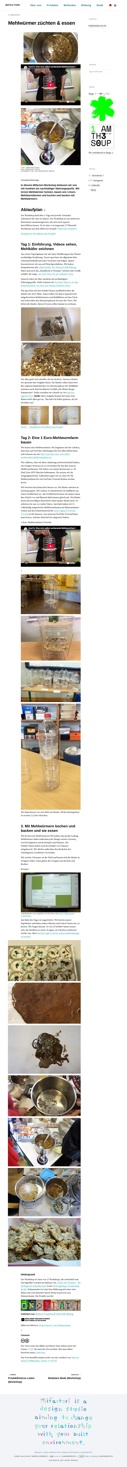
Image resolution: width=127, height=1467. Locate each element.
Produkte (52, 5)
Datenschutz (87, 1452)
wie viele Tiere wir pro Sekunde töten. (55, 274)
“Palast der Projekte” (67, 229)
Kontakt (38, 1452)
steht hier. (41, 1352)
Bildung (86, 5)
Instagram (98, 180)
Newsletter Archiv (70, 1452)
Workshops (15, 15)
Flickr (93, 190)
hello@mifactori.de (97, 25)
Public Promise (92, 1456)
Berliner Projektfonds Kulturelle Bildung (54, 1314)
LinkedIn (95, 185)
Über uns (36, 5)
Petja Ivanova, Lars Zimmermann (54, 1325)
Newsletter (54, 1452)
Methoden (70, 5)
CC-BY (30, 1349)
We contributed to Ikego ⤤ (101, 152)
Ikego (91, 94)
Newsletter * (98, 175)
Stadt (100, 5)
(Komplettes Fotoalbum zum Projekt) (38, 233)
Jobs (46, 1452)
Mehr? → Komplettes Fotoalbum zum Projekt (42, 427)
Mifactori (12, 5)
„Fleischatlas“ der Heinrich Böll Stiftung (57, 267)
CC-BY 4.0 (58, 1456)
